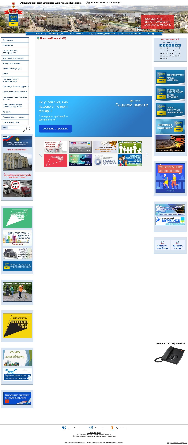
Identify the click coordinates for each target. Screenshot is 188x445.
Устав (5, 74)
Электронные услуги (12, 68)
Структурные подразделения (102, 33)
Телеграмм (99, 428)
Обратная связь (76, 33)
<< (164, 42)
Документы (8, 45)
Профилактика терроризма (15, 92)
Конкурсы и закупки (11, 63)
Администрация (55, 33)
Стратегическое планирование (10, 51)
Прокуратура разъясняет (14, 117)
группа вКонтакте (74, 428)
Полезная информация (132, 33)
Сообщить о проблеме (55, 128)
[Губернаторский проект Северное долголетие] (170, 192)
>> (176, 42)
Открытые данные (11, 122)
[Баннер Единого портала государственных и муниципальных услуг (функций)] (17, 147)
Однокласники (121, 428)
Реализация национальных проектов (15, 98)
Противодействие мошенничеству (11, 80)
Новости (38, 33)
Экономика (8, 40)
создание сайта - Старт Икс (177, 443)
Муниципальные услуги (13, 58)
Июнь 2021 (170, 42)
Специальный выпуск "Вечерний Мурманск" (13, 105)
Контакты (7, 112)
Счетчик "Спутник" (94, 433)
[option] (56, 153)
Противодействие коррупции (16, 86)
